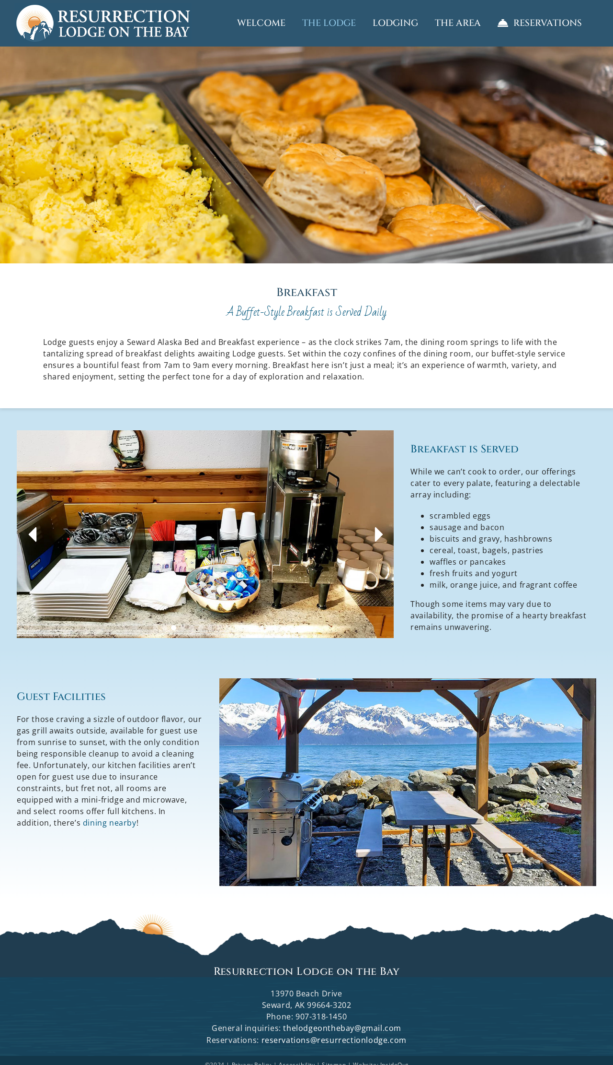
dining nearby (109, 822)
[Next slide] (377, 534)
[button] (155, 627)
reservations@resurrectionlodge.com (334, 1040)
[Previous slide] (33, 534)
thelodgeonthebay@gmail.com (342, 1028)
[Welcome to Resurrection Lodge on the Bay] (103, 23)
